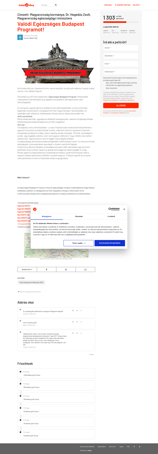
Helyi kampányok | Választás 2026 (31, 282)
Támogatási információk (27, 224)
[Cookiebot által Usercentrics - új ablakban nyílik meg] (110, 209)
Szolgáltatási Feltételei (118, 113)
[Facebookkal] (134, 447)
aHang (89, 450)
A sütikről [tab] (111, 216)
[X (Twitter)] (140, 447)
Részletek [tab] (79, 216)
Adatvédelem (102, 446)
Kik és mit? (112, 446)
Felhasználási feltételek (87, 446)
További (91, 354)
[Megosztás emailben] (85, 269)
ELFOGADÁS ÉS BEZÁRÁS (109, 243)
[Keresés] (55, 5)
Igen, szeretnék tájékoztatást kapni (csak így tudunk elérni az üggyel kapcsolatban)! (121, 84)
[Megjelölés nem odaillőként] (77, 310)
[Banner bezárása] (124, 209)
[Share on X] (66, 269)
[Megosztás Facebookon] (46, 269)
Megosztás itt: (27, 269)
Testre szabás (77, 243)
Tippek (121, 446)
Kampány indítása (123, 5)
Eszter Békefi (29, 38)
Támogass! (108, 5)
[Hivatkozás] (81, 310)
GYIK (128, 446)
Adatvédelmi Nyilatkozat (127, 100)
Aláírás (121, 105)
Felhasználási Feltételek (110, 100)
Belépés (136, 5)
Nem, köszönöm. (111, 88)
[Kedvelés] (73, 310)
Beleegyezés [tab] (46, 216)
